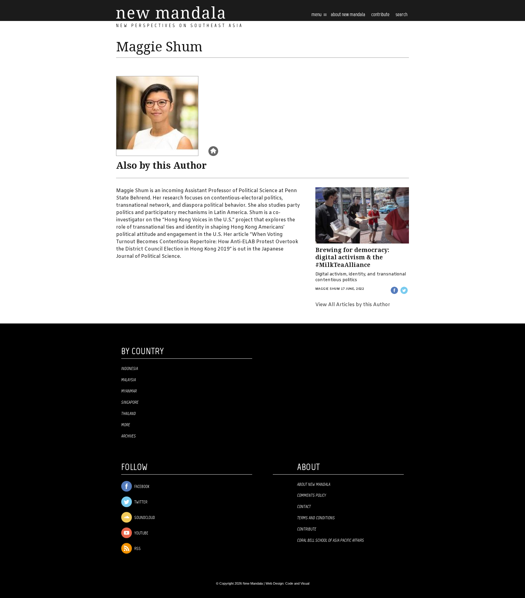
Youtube (140, 533)
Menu (316, 15)
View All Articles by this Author (352, 305)
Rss (137, 549)
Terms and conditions (316, 518)
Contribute (306, 529)
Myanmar (129, 391)
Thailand (128, 413)
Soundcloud (144, 518)
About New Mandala (348, 15)
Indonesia (129, 368)
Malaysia (128, 380)
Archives (128, 436)
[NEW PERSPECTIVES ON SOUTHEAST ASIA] (170, 12)
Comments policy (311, 495)
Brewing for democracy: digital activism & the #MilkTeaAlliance (352, 257)
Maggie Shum (327, 289)
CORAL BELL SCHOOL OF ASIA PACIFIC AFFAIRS (330, 540)
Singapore (130, 402)
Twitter (140, 502)
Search (401, 15)
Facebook (141, 487)
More (125, 425)
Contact (304, 506)
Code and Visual (297, 583)
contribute (380, 15)
